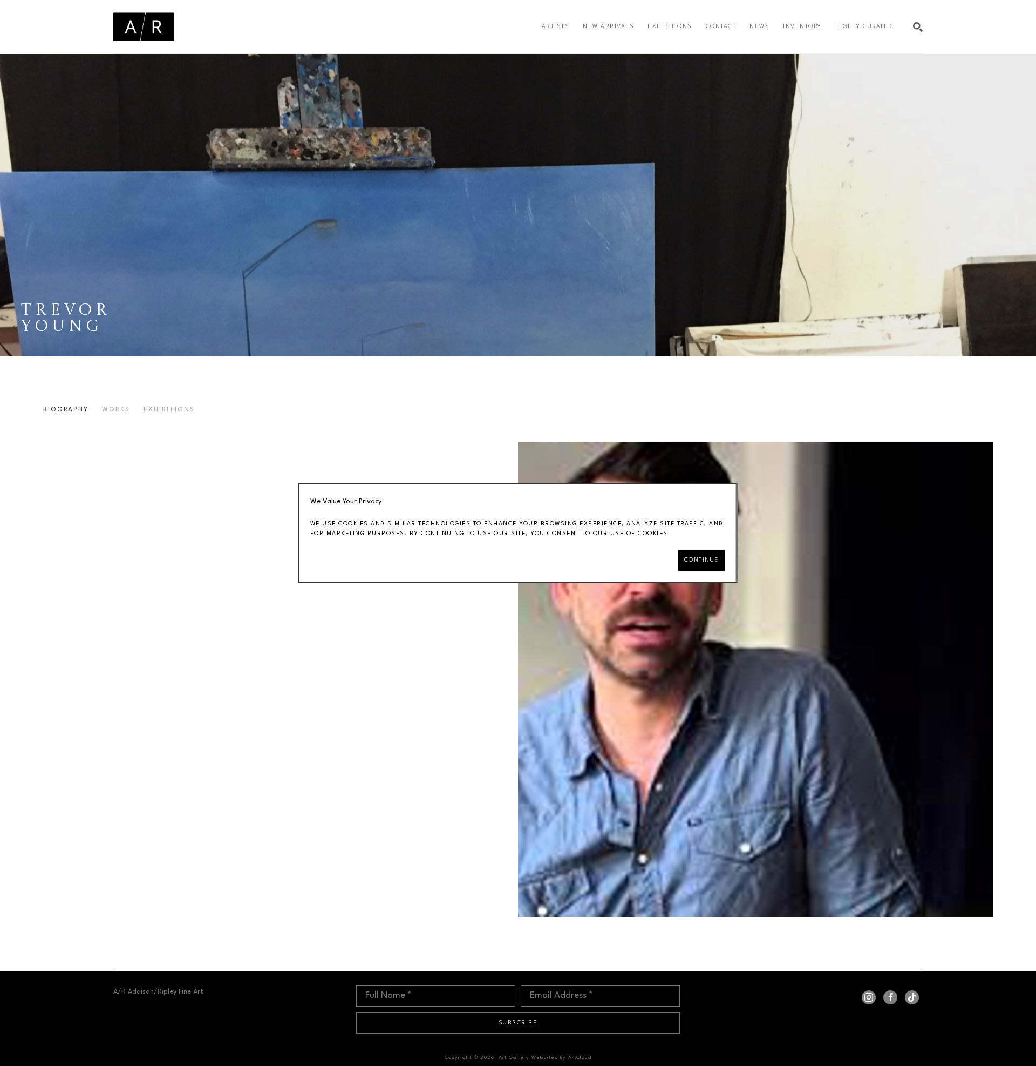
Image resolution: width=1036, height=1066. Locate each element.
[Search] (918, 27)
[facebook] (890, 997)
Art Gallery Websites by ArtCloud (545, 1057)
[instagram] (869, 997)
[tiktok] (912, 997)
